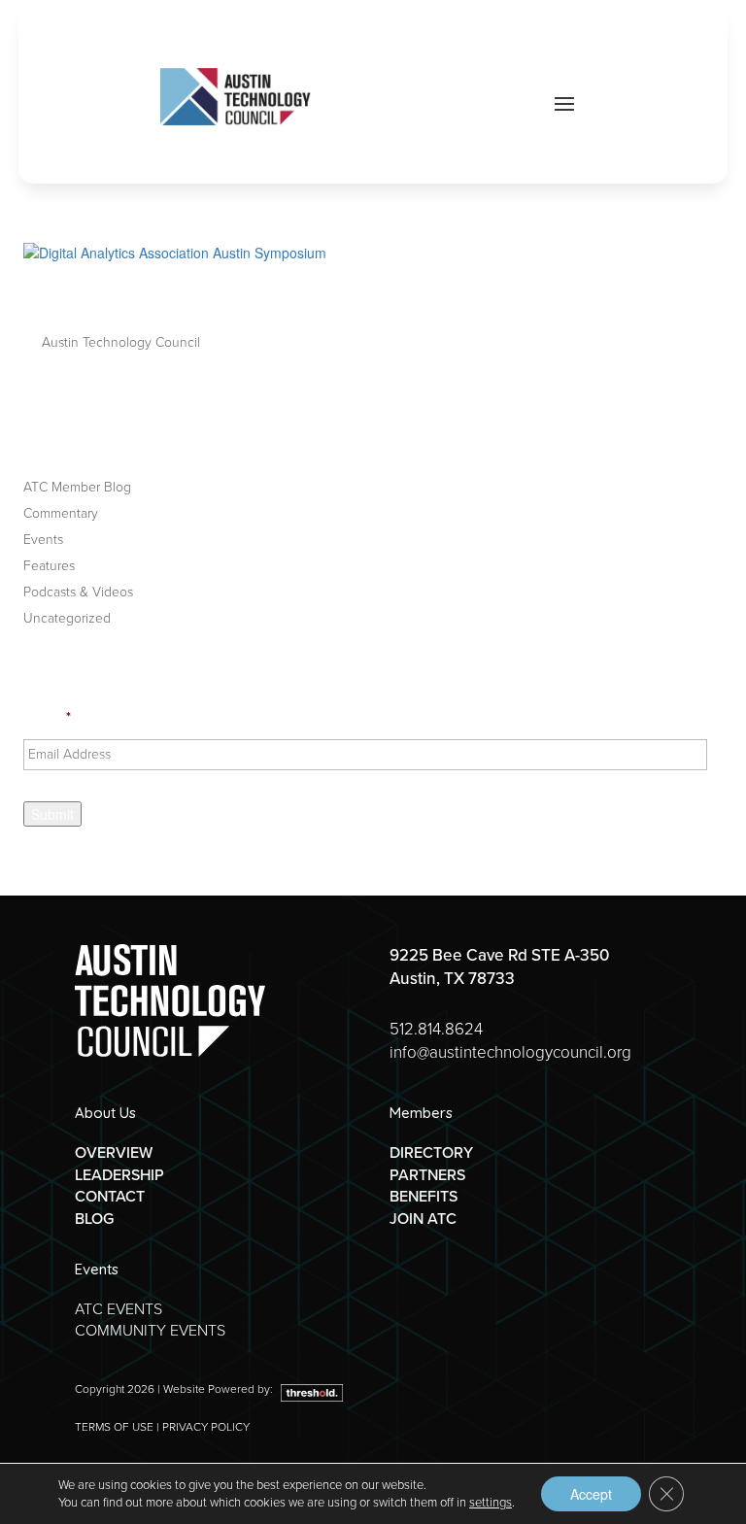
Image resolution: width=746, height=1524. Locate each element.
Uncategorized (67, 618)
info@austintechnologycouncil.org (510, 1052)
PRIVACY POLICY (206, 1427)
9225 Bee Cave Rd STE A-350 (499, 955)
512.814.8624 (436, 1029)
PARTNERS (427, 1175)
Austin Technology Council (121, 342)
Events (43, 539)
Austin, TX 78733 (452, 978)
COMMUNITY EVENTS (150, 1330)
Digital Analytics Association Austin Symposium (331, 298)
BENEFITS (424, 1196)
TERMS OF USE (114, 1427)
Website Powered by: (219, 1389)
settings (490, 1502)
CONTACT (110, 1196)
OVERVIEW (114, 1152)
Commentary (60, 513)
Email (47, 718)
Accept (591, 1494)
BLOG (94, 1218)
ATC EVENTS (118, 1309)
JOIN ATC (423, 1218)
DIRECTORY (431, 1152)
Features (49, 566)
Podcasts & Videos (78, 592)
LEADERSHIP (119, 1175)
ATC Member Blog (77, 487)
